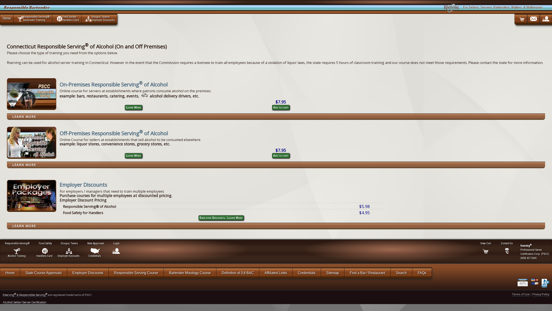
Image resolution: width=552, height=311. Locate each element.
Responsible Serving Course (136, 273)
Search (401, 273)
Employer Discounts (83, 184)
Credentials (306, 273)
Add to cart (281, 107)
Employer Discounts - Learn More (221, 217)
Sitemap (332, 273)
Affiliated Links (276, 273)
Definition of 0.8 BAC (238, 273)
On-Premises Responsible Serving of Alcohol (114, 84)
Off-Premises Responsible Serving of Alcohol (114, 133)
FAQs (422, 273)
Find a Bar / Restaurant (367, 273)
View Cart (485, 243)
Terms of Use (521, 294)
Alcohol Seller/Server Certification (24, 302)
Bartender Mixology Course (190, 273)
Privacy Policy (540, 294)
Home (7, 18)
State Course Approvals (43, 273)
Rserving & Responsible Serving (25, 295)
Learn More (133, 107)
